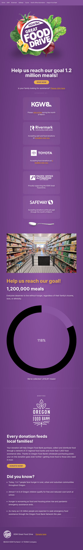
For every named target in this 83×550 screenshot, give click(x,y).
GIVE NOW (41, 82)
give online (37, 112)
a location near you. (42, 138)
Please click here (57, 88)
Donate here (41, 534)
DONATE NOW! (16, 466)
